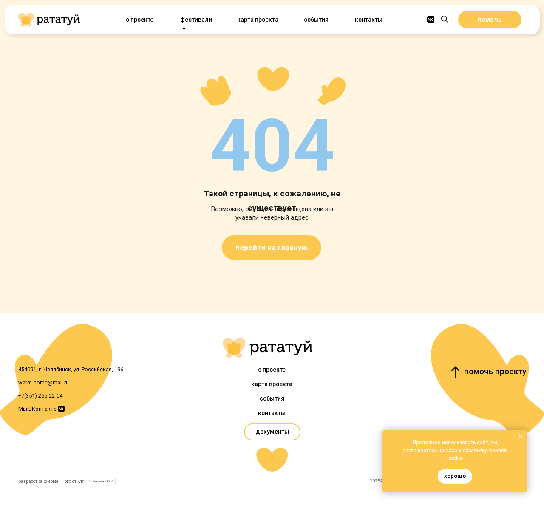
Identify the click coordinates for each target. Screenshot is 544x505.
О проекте (139, 19)
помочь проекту (495, 371)
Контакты (368, 19)
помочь (490, 19)
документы (272, 431)
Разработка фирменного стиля (51, 481)
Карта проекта (257, 19)
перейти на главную (271, 247)
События (316, 19)
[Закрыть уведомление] (520, 436)
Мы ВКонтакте (37, 409)
